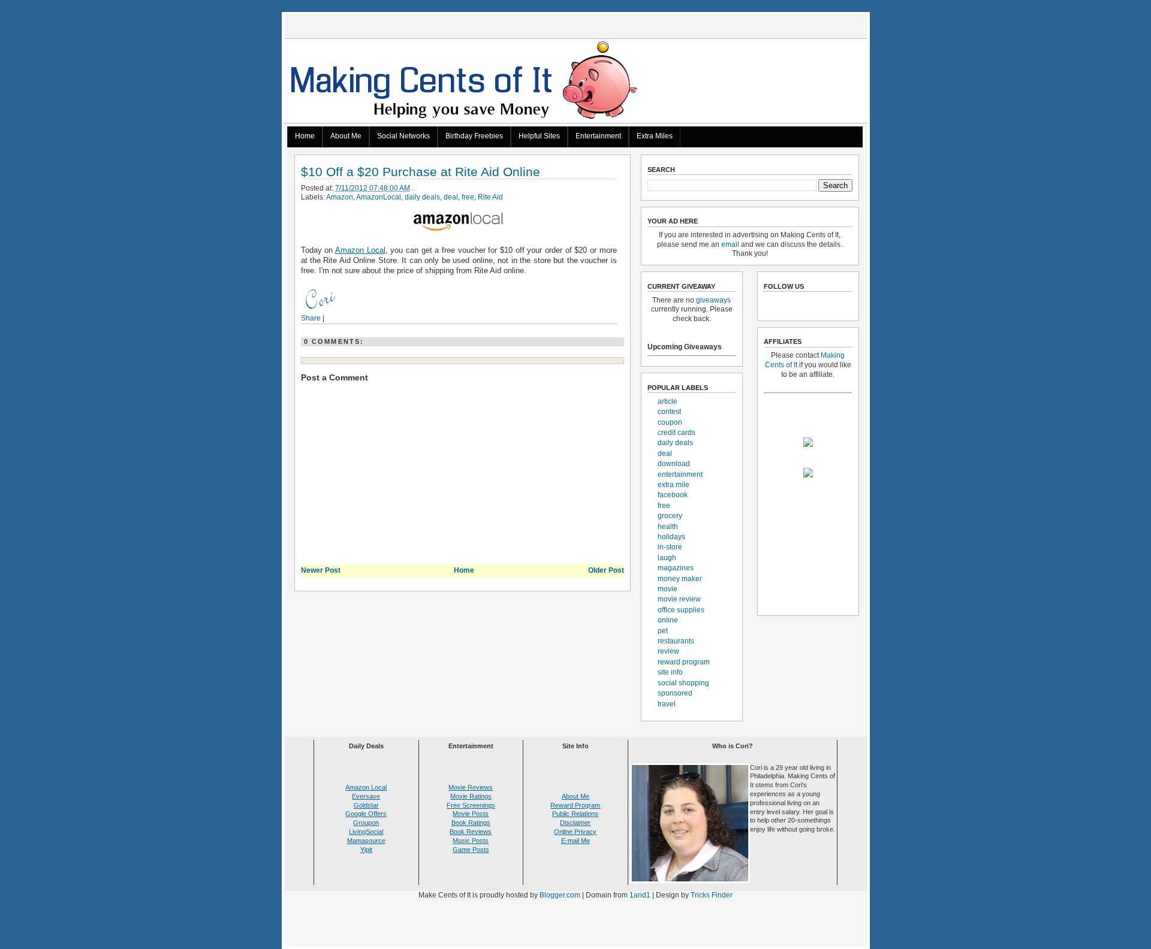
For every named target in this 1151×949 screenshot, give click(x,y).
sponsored (675, 693)
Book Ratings (470, 822)
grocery (670, 516)
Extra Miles (655, 136)
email (730, 244)
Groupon (366, 822)
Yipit (366, 849)
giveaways (713, 300)
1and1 (639, 895)
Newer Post (321, 570)
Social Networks (403, 136)
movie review (679, 599)
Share (311, 318)
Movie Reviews (470, 787)
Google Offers (366, 813)
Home (305, 136)
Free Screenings (471, 805)
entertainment (680, 474)
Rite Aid (490, 197)
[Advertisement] (575, 926)
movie (667, 589)
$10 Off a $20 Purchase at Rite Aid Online (420, 172)
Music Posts (471, 840)
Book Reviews (471, 831)
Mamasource (366, 840)
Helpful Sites (539, 136)
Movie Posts (471, 813)
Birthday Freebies (474, 136)
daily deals (422, 197)
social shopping (683, 683)
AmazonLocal (378, 197)
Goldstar (366, 805)
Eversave (366, 796)
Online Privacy (575, 831)
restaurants (676, 641)
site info (670, 672)
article (667, 401)
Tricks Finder (712, 895)
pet (663, 631)
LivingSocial (366, 831)
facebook (673, 495)
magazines (676, 568)
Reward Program (575, 805)
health (668, 526)
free (468, 197)
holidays (671, 537)
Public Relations (575, 813)
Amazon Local (360, 250)
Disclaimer (575, 822)
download (674, 464)
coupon (670, 422)
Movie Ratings (471, 796)
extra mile (673, 484)
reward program (684, 662)
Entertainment (598, 136)
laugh (667, 558)
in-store (670, 547)
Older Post (606, 570)
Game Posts (471, 849)
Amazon (339, 197)
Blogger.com (560, 895)
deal (451, 197)
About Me (345, 136)
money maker (680, 579)
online (668, 620)
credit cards (676, 432)
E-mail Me (575, 840)
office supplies (681, 610)
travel (667, 704)
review (668, 651)
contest (669, 411)
